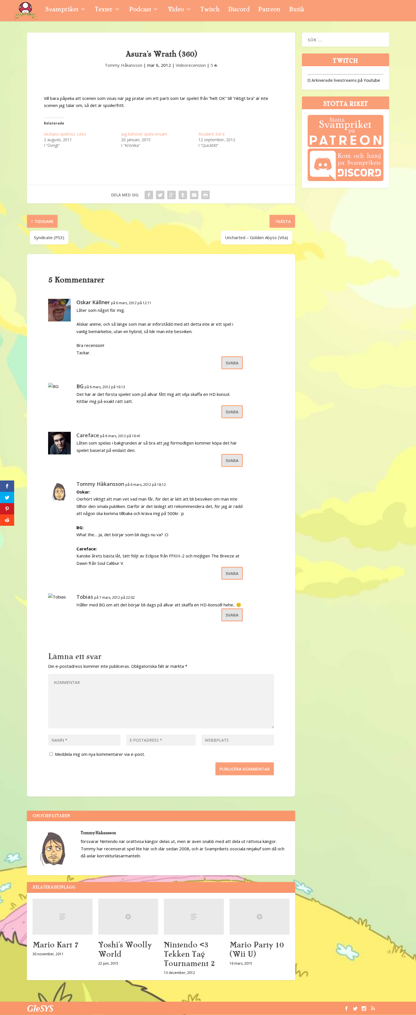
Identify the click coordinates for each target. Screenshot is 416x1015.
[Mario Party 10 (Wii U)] (260, 917)
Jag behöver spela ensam (144, 134)
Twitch (210, 10)
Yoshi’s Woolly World (124, 949)
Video (176, 10)
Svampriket (61, 10)
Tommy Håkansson (123, 65)
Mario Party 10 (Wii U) (257, 949)
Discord (239, 10)
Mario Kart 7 (55, 945)
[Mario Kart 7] (63, 917)
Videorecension (191, 65)
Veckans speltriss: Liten (65, 134)
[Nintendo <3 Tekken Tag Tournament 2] (194, 917)
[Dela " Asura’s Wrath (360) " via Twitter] (160, 195)
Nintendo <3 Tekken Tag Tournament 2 (189, 954)
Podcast (140, 10)
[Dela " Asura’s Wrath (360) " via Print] (205, 195)
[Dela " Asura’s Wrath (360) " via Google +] (171, 195)
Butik (297, 10)
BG (79, 386)
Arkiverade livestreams (332, 80)
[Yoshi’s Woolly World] (128, 917)
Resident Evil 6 (211, 134)
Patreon (269, 10)
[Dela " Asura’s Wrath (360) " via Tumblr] (182, 195)
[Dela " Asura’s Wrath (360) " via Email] (194, 195)
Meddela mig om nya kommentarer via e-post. (100, 754)
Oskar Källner (93, 302)
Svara (232, 363)
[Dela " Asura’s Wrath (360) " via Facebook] (149, 195)
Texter (103, 10)
